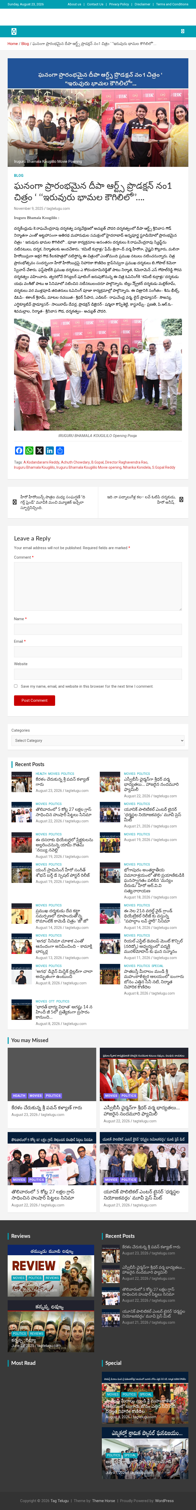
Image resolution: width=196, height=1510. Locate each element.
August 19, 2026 (49, 857)
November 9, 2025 (28, 208)
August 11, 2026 (137, 958)
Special (157, 966)
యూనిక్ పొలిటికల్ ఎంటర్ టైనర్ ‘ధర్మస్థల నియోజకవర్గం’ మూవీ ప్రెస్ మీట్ (152, 814)
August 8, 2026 (48, 983)
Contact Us (95, 4)
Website (21, 664)
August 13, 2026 (49, 958)
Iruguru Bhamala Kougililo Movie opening (88, 467)
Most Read (23, 1363)
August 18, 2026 (137, 897)
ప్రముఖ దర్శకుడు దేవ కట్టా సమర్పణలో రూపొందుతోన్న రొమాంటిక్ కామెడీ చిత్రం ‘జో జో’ (62, 916)
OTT (52, 1001)
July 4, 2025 (21, 1290)
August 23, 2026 (49, 791)
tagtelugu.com (58, 208)
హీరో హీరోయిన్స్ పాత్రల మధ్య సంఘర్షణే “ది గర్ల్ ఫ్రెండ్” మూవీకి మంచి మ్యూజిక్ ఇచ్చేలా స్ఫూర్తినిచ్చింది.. (52, 502)
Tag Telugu (60, 1501)
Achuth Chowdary (75, 462)
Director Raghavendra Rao (126, 462)
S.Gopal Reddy (163, 467)
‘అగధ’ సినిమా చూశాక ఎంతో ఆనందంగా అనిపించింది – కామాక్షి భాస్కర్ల (64, 946)
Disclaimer (142, 4)
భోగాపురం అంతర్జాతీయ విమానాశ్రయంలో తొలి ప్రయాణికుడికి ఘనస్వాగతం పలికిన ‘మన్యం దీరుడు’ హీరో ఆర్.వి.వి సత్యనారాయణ (154, 880)
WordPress (164, 1501)
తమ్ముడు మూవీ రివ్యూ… (32, 1284)
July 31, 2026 (116, 1473)
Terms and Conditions (172, 4)
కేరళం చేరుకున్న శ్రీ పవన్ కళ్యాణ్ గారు (46, 1107)
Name (20, 619)
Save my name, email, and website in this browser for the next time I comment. (87, 686)
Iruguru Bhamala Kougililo (34, 467)
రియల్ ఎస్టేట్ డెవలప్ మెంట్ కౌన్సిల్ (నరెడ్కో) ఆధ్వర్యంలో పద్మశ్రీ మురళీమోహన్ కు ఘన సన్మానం (153, 946)
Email (20, 641)
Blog (18, 176)
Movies (53, 774)
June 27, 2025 (22, 1346)
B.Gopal (97, 462)
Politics (67, 774)
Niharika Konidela (137, 467)
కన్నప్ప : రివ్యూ (23, 1340)
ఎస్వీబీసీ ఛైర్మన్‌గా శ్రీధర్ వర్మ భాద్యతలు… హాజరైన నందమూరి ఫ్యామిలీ (151, 784)
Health (41, 774)
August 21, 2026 (137, 826)
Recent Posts (29, 764)
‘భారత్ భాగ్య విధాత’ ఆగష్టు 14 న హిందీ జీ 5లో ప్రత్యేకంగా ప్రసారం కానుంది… (64, 1012)
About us (74, 4)
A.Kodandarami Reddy (41, 462)
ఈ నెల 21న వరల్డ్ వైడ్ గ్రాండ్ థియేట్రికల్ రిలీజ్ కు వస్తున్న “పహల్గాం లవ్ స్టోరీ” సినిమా (148, 916)
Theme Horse (103, 1501)
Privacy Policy (119, 4)
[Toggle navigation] (14, 31)
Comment (24, 557)
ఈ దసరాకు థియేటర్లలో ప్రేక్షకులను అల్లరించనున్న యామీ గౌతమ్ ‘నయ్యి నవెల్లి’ (64, 845)
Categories (20, 730)
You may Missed (29, 1040)
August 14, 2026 (49, 928)
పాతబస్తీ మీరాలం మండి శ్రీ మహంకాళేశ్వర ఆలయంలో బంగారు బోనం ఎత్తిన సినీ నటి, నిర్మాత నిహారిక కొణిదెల (141, 1406)
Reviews (20, 1236)
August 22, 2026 (137, 796)
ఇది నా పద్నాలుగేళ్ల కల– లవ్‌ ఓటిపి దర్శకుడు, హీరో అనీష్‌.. (141, 500)
